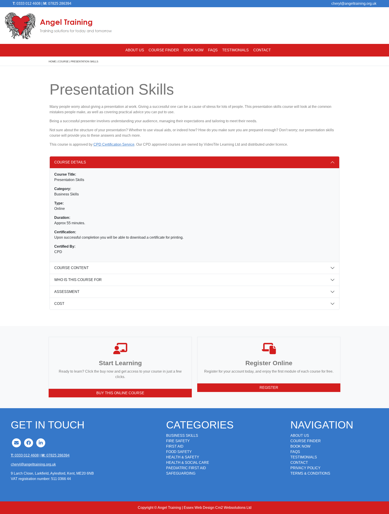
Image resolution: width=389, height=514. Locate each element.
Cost (59, 304)
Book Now (193, 50)
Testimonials (235, 50)
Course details (70, 162)
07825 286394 (57, 3)
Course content (71, 268)
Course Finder (164, 50)
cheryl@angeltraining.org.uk (353, 3)
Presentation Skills (84, 61)
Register (269, 387)
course (63, 61)
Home (52, 61)
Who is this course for (78, 280)
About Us (134, 50)
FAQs (213, 50)
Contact (262, 50)
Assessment (66, 292)
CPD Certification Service (113, 144)
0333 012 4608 (27, 3)
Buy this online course (120, 393)
